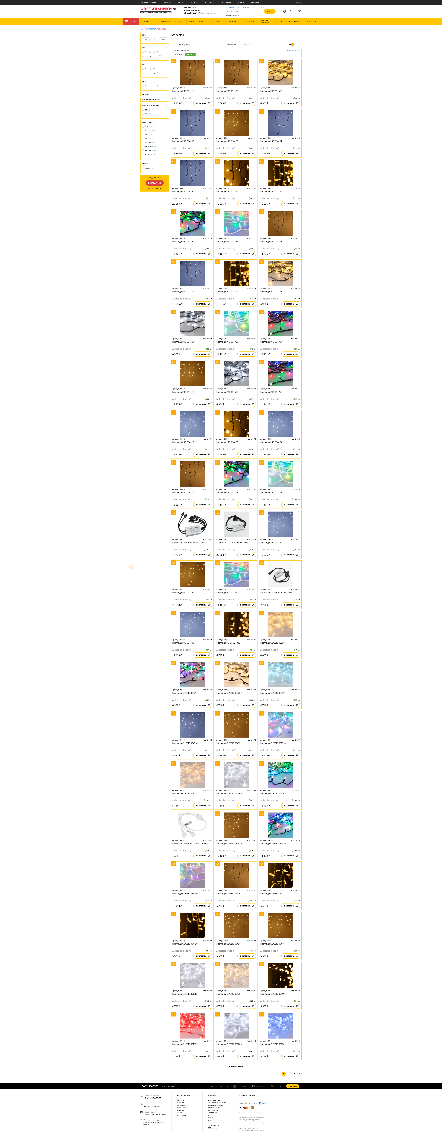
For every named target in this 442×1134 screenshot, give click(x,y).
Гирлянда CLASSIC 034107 (229, 893)
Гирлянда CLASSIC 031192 (273, 994)
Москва (197, 8)
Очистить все (293, 51)
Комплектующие (152, 52)
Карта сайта (181, 1115)
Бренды (241, 2)
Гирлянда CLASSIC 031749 (185, 893)
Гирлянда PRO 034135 (183, 191)
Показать (153, 183)
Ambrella (150, 150)
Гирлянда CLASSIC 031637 (185, 793)
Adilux (149, 135)
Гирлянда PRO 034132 (183, 592)
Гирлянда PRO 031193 (271, 191)
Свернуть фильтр (182, 44)
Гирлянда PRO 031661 (271, 291)
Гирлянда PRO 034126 (227, 141)
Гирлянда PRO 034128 (183, 492)
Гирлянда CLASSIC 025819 (273, 693)
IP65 (148, 114)
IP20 (147, 110)
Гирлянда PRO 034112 (183, 442)
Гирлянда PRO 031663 (227, 392)
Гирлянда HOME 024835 (228, 642)
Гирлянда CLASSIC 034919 (229, 843)
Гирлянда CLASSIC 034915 (229, 943)
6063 (149, 127)
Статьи (210, 1123)
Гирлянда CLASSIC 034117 (273, 943)
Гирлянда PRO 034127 (227, 291)
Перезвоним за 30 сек (233, 7)
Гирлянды (150, 69)
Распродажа (181, 1108)
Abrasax (150, 131)
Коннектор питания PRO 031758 (276, 592)
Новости (211, 1120)
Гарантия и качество (215, 1105)
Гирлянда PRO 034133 (227, 91)
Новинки (180, 1110)
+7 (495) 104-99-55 (200, 13)
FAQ (209, 1115)
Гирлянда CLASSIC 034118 (273, 893)
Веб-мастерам (213, 1110)
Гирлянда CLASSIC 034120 (185, 943)
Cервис (212, 1095)
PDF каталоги (213, 1128)
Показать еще (236, 1066)
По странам (181, 1105)
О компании (183, 1095)
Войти (299, 2)
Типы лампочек (214, 1125)
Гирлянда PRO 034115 (183, 91)
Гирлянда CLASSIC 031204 (229, 994)
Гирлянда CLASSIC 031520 (273, 843)
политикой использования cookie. (252, 1124)
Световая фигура (152, 73)
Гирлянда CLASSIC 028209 (229, 693)
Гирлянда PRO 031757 (227, 592)
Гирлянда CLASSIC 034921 (229, 743)
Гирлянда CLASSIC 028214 (185, 693)
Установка (209, 2)
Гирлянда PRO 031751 (227, 492)
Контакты (255, 2)
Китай (149, 168)
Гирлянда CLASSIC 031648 (229, 793)
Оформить (292, 1086)
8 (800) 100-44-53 (200, 10)
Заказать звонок (168, 1086)
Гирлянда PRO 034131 (271, 141)
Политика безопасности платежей (251, 1113)
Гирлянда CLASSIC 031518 (273, 743)
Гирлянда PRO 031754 (271, 341)
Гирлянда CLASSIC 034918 (185, 743)
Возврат (180, 2)
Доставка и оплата (148, 2)
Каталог (133, 21)
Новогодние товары (153, 56)
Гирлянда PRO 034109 (183, 141)
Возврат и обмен (214, 1108)
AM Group (150, 143)
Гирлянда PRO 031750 (183, 241)
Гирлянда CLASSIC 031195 (185, 1044)
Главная (144, 29)
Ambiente (150, 146)
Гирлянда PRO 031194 (227, 191)
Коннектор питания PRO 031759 (188, 542)
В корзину (201, 103)
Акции (179, 1113)
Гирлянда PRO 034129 (227, 442)
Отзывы (194, 2)
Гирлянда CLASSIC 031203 (229, 1044)
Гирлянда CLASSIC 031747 (273, 793)
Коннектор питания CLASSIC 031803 (190, 843)
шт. (277, 1086)
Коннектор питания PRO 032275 (232, 542)
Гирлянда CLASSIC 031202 (185, 994)
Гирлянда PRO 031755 (271, 392)
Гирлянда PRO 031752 (271, 492)
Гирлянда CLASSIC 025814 (273, 642)
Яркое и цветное (152, 86)
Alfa (148, 139)
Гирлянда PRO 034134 (271, 442)
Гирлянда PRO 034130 (271, 542)
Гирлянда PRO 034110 (183, 392)
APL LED (150, 154)
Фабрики (180, 1102)
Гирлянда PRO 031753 (227, 341)
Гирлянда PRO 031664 (183, 341)
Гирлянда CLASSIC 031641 (273, 1044)
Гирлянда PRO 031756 (227, 241)
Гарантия (167, 2)
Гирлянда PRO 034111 (271, 241)
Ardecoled (189, 54)
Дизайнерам (225, 2)
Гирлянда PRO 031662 (271, 91)
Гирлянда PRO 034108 (183, 642)
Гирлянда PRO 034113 (183, 291)
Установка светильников (217, 1102)
